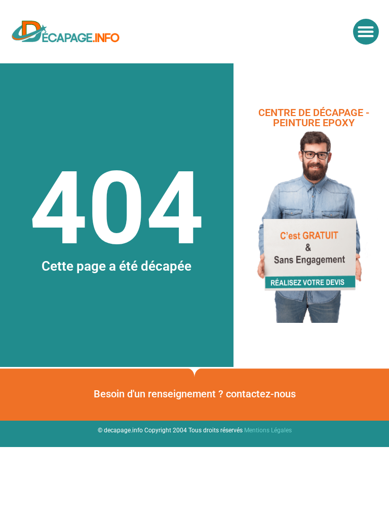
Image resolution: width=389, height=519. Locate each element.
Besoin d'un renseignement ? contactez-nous (195, 394)
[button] (366, 32)
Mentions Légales (268, 430)
